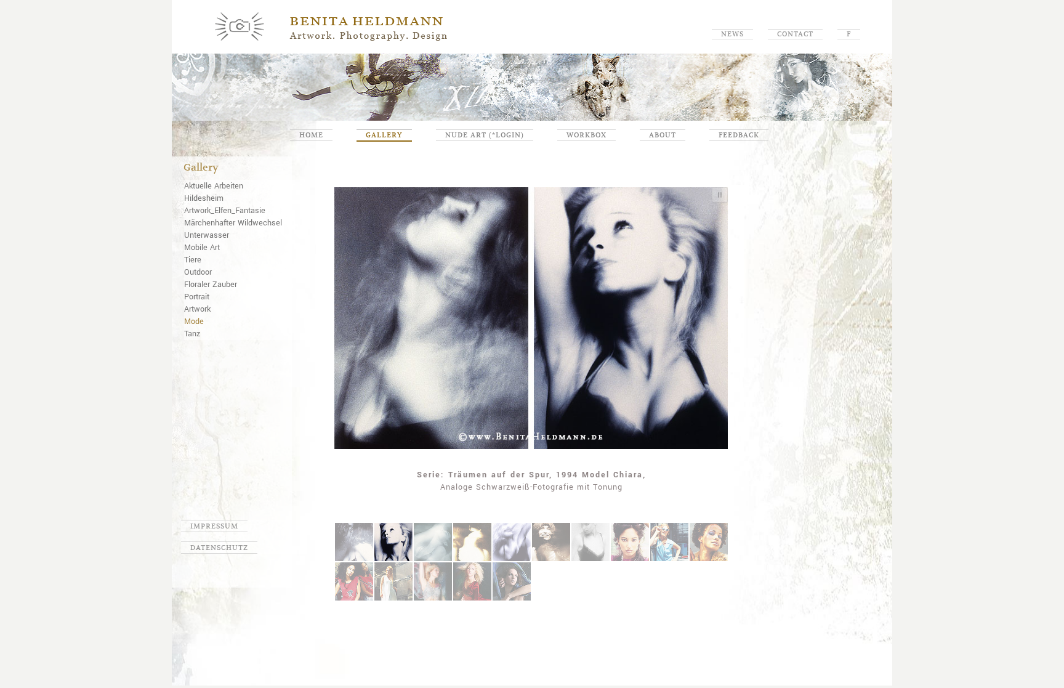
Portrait (196, 296)
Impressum (214, 526)
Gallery (384, 135)
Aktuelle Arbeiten (213, 186)
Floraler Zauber (210, 284)
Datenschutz (219, 547)
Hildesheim (204, 198)
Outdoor (198, 272)
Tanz (192, 333)
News (732, 34)
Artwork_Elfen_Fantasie (224, 210)
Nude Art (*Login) (484, 135)
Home (311, 135)
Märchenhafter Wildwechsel (233, 223)
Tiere (192, 259)
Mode (194, 321)
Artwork (197, 309)
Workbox (586, 135)
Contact (795, 34)
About (662, 135)
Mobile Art (202, 247)
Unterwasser (206, 235)
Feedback (739, 135)
